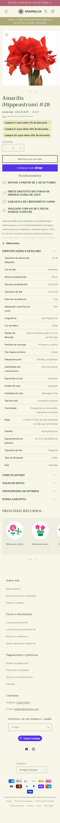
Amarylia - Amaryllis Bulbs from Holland (26, 797)
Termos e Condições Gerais (19, 677)
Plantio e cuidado (15, 602)
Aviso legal (48, 806)
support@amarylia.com (26, 708)
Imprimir (10, 684)
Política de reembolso (24, 801)
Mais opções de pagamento (30, 175)
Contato (30, 806)
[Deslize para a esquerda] (23, 91)
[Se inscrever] (48, 727)
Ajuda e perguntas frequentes (21, 643)
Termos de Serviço (17, 806)
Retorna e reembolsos (17, 636)
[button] (6, 11)
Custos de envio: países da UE (21, 629)
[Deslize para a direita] (36, 91)
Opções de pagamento (17, 663)
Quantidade (7, 141)
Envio (4, 116)
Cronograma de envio (17, 622)
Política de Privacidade (17, 670)
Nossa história (13, 588)
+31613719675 (23, 702)
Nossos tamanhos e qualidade (21, 595)
